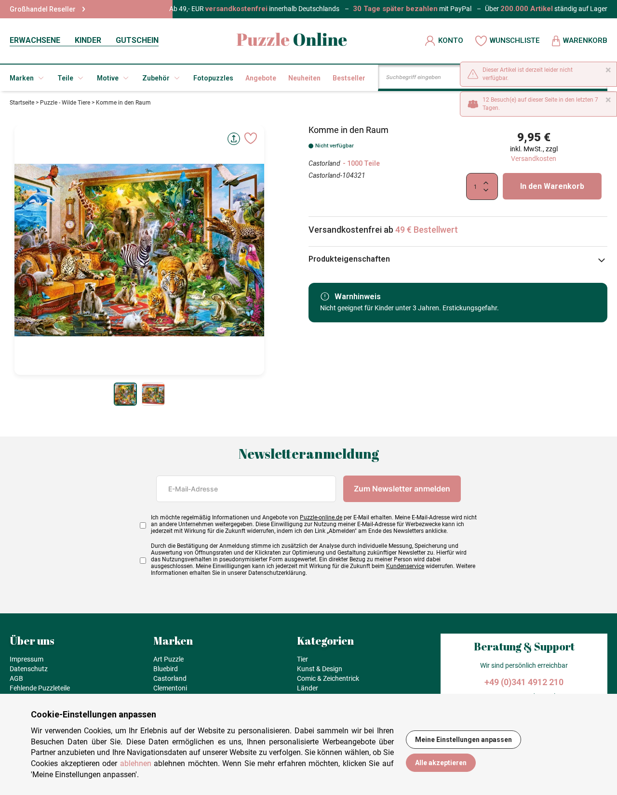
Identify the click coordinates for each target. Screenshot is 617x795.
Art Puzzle (168, 659)
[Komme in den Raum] (125, 394)
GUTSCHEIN (137, 40)
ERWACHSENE (35, 40)
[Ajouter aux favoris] (250, 138)
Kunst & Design (319, 669)
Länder (307, 688)
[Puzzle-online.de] (292, 41)
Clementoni (170, 688)
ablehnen (135, 763)
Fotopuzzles (213, 78)
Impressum (26, 659)
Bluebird (165, 669)
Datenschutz (29, 669)
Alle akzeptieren (441, 763)
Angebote (260, 78)
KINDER (88, 40)
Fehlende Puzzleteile (40, 688)
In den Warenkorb (552, 186)
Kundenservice (405, 566)
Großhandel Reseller (43, 9)
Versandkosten (533, 158)
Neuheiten (304, 78)
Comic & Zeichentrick (328, 678)
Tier (302, 659)
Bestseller (349, 78)
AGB (16, 678)
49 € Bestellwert (426, 230)
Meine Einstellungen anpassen (463, 739)
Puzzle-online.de (321, 517)
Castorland (324, 163)
